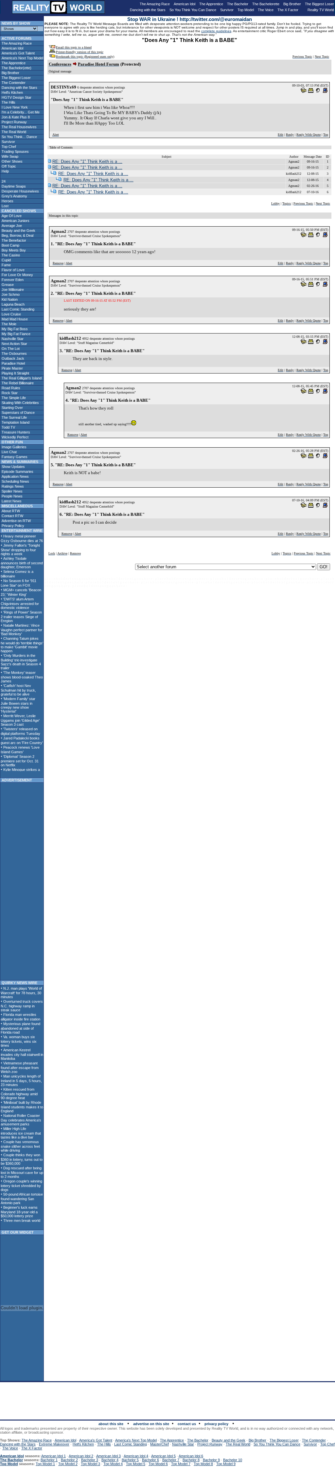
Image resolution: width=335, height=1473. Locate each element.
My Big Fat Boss (14, 329)
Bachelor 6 (150, 1460)
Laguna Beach (13, 304)
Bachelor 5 (130, 1460)
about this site (110, 1424)
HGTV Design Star (16, 97)
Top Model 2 (68, 1464)
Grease (7, 285)
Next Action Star (14, 344)
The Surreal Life (14, 417)
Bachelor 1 (49, 1460)
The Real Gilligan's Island (21, 378)
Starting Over (12, 408)
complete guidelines (216, 31)
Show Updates (13, 467)
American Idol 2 (81, 1456)
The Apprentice (211, 4)
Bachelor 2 (69, 1460)
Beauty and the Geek (18, 230)
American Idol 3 (108, 1456)
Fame (6, 265)
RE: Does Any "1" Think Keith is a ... (87, 161)
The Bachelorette (265, 4)
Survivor (227, 10)
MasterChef (159, 1444)
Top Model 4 (113, 1464)
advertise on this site (151, 1424)
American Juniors (15, 221)
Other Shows (12, 161)
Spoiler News (12, 491)
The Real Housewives (19, 127)
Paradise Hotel (13, 363)
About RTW (10, 511)
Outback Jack (12, 358)
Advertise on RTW (16, 521)
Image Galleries (13, 447)
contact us (187, 1424)
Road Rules (10, 388)
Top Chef (8, 147)
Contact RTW (12, 516)
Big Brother (292, 4)
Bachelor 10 (232, 1460)
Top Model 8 (203, 1464)
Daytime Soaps (13, 186)
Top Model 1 (45, 1464)
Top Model (246, 10)
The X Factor (287, 10)
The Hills (8, 102)
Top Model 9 (226, 1464)
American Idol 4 (136, 1456)
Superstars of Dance (18, 412)
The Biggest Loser (319, 4)
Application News (15, 476)
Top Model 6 (158, 1464)
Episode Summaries (17, 472)
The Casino (10, 255)
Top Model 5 (135, 1464)
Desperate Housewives (20, 191)
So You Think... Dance (19, 137)
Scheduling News (15, 481)
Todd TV (8, 427)
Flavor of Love (13, 270)
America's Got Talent (18, 53)
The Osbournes (14, 353)
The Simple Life (13, 398)
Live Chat (9, 452)
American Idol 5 (163, 1456)
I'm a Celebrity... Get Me (20, 112)
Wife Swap (9, 156)
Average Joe (11, 226)
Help (5, 171)
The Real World (13, 132)
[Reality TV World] (58, 12)
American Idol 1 (53, 1456)
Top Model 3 (90, 1464)
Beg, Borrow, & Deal (17, 235)
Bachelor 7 (170, 1460)
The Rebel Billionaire (17, 383)
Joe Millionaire (12, 290)
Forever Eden (12, 280)
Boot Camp (10, 245)
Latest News (11, 501)
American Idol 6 (191, 1456)
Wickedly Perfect (14, 437)
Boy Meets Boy (13, 250)
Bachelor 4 (109, 1460)
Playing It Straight (15, 373)
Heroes (7, 201)
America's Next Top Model (22, 58)
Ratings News (12, 486)
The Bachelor (237, 4)
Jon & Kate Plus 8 (15, 117)
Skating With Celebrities (20, 403)
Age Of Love (11, 216)
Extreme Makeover (54, 1444)
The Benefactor (13, 240)
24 (3, 181)
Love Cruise (11, 314)
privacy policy (216, 1424)
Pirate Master (12, 368)
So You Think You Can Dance (192, 10)
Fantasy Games (14, 457)
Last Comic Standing (17, 309)
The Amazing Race (155, 4)
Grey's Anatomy (14, 196)
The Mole (8, 324)
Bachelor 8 (191, 1460)
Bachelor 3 (89, 1460)
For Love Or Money (17, 275)
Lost (5, 206)
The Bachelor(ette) (16, 68)
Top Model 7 (180, 1464)
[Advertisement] (22, 881)
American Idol (184, 4)
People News (12, 496)
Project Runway (14, 122)
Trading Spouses (15, 151)
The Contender (13, 83)
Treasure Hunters (15, 432)
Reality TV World (321, 10)
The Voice (265, 10)
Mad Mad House (14, 319)
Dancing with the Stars (148, 10)
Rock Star (9, 393)
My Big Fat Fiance (15, 334)
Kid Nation (9, 299)
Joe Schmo (10, 294)
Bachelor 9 (211, 1460)
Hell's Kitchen (12, 92)
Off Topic (8, 166)
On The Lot (10, 349)
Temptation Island (15, 422)
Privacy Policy (12, 526)
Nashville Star (12, 339)
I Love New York (14, 107)
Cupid (6, 260)
